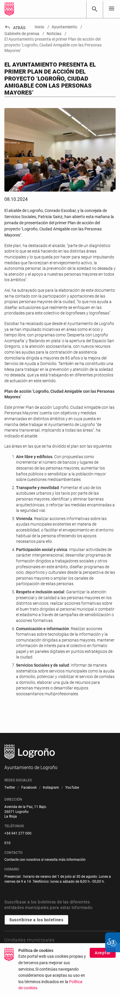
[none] (111, 9)
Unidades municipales (29, 940)
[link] (94, 9)
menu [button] (111, 8)
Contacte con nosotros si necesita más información (45, 860)
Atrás (14, 27)
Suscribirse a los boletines (36, 919)
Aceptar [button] (103, 952)
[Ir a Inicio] (9, 9)
